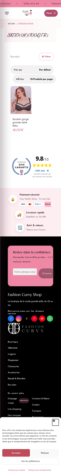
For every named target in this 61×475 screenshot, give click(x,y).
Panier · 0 (51, 13)
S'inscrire (46, 273)
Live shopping (14, 409)
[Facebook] (11, 318)
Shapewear (13, 360)
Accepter (16, 453)
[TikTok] (26, 318)
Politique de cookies (16, 470)
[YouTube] (42, 318)
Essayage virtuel (18, 400)
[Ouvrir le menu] (6, 13)
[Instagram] (19, 318)
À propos (36, 410)
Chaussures (13, 366)
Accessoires (14, 372)
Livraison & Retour (41, 398)
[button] (55, 422)
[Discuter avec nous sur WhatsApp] (50, 318)
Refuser (45, 453)
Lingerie (12, 354)
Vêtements (12, 347)
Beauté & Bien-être (16, 378)
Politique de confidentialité (39, 470)
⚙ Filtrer (46, 56)
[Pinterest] (34, 318)
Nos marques (14, 415)
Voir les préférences (30, 461)
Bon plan (12, 384)
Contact (35, 404)
